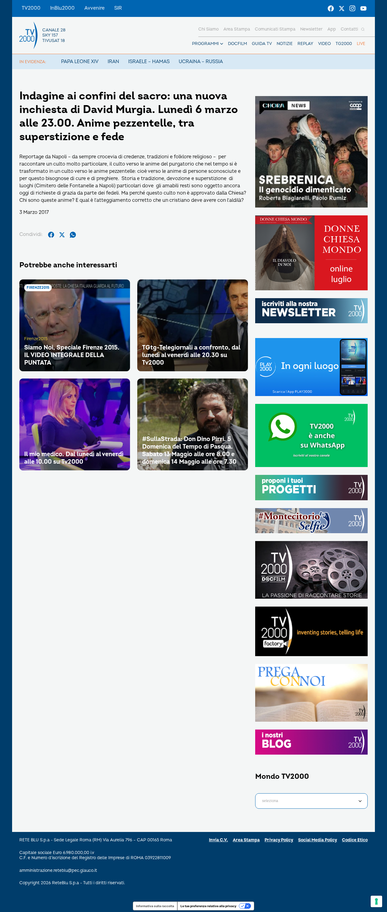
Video (324, 43)
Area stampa (236, 29)
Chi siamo (208, 29)
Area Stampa (246, 840)
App (331, 29)
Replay (305, 43)
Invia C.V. (218, 840)
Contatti (349, 29)
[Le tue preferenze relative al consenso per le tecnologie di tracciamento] (376, 901)
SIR (118, 8)
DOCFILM (237, 43)
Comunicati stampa (275, 29)
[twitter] (62, 234)
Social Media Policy (317, 840)
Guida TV (262, 43)
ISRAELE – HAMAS (149, 62)
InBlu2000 (62, 8)
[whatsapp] (73, 234)
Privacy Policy (279, 840)
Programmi (205, 43)
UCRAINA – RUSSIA (201, 62)
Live (361, 43)
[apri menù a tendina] (221, 44)
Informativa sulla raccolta (155, 906)
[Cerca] (363, 29)
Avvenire (94, 8)
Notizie (285, 43)
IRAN (113, 62)
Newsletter (311, 29)
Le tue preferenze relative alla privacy (208, 906)
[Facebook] (331, 8)
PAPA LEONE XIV (80, 62)
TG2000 (344, 43)
